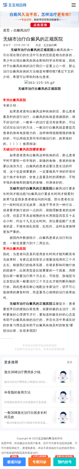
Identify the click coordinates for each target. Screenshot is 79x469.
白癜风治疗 (22, 30)
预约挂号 (65, 460)
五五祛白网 (50, 45)
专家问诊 (39, 460)
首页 (6, 30)
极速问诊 (14, 460)
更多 (70, 362)
